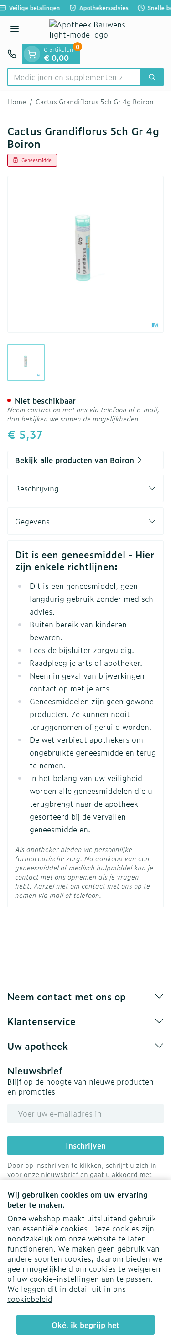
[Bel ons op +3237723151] (11, 54)
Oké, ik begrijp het (85, 1324)
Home (16, 101)
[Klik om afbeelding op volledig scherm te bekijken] (85, 254)
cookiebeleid (29, 1298)
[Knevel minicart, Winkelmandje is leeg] (32, 54)
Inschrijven (86, 1145)
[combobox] (74, 77)
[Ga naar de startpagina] (95, 29)
